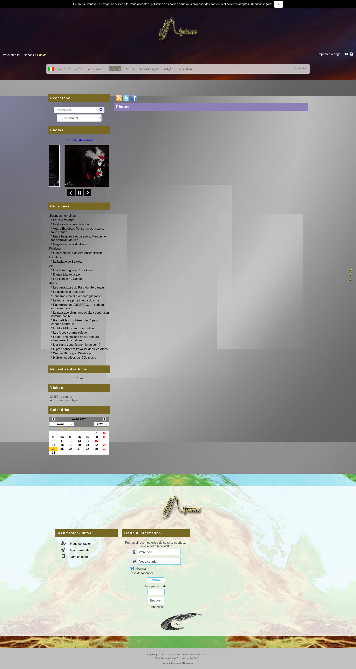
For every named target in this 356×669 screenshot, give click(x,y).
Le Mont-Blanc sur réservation (73, 328)
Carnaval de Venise (79, 140)
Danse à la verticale (66, 274)
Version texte (78, 556)
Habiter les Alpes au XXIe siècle (74, 357)
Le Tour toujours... (65, 220)
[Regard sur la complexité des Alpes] (178, 29)
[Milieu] (351, 275)
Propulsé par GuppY (157, 654)
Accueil (29, 55)
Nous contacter (80, 543)
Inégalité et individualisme (70, 244)
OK (278, 4)
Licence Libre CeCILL (190, 658)
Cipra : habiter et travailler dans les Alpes (80, 349)
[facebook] (133, 98)
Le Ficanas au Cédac (67, 278)
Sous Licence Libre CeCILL (196, 654)
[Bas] (351, 280)
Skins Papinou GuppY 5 (167, 658)
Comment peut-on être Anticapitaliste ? (79, 253)
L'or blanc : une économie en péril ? (77, 344)
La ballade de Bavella (67, 261)
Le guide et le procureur (69, 291)
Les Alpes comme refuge (70, 332)
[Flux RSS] (119, 98)
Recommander (79, 550)
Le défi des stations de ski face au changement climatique (75, 338)
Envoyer (156, 600)
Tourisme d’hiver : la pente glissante (77, 296)
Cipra (79, 378)
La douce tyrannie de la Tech (72, 224)
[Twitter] (126, 98)
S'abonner (139, 568)
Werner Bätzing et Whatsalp (72, 353)
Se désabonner (143, 573)
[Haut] (351, 270)
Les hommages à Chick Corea (73, 270)
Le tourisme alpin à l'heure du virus (76, 300)
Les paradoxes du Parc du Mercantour (79, 287)
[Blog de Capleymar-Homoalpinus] (181, 621)
